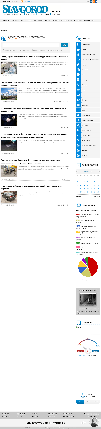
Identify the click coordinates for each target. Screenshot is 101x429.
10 (77, 185)
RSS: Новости (27, 1)
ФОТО (40, 20)
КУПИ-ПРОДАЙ (89, 20)
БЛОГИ (23, 20)
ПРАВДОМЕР (87, 322)
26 (84, 192)
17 (77, 188)
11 (81, 185)
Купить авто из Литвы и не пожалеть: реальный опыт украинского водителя (31, 187)
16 (98, 185)
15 (94, 185)
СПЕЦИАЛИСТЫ (57, 20)
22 (94, 188)
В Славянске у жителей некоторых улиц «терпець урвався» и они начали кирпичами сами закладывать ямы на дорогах (34, 135)
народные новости (56, 50)
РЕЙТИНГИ (15, 20)
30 (98, 192)
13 (87, 185)
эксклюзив (25, 50)
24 (77, 192)
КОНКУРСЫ (78, 20)
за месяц (78, 197)
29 (94, 192)
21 (91, 188)
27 (87, 192)
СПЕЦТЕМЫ (32, 20)
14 (91, 185)
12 (84, 185)
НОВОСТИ (6, 20)
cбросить (97, 197)
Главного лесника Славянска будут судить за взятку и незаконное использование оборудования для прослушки (30, 161)
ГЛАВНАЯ (5, 414)
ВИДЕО (47, 20)
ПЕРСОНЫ (68, 20)
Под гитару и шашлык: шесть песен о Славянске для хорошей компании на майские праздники (35, 84)
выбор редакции (39, 50)
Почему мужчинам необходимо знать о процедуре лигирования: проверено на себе (34, 58)
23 (98, 188)
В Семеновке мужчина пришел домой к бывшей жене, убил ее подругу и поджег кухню (33, 109)
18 (81, 188)
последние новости (11, 50)
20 (87, 188)
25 (81, 192)
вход (88, 1)
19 (84, 188)
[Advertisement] (82, 9)
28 (91, 192)
